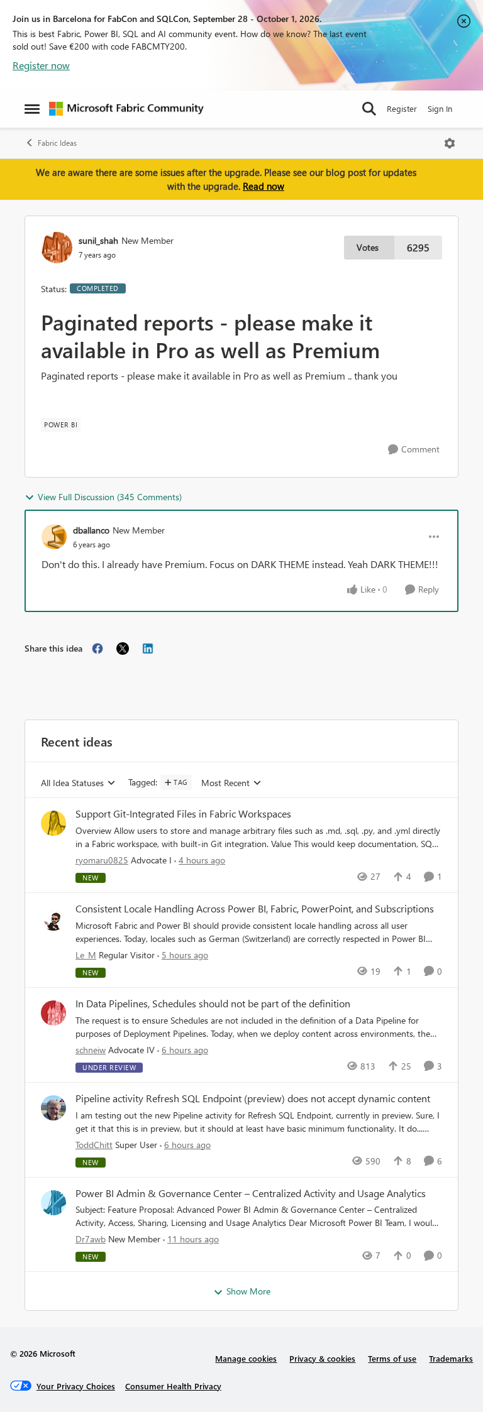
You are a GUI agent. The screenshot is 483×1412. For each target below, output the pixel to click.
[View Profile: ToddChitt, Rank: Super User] (53, 1107)
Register (402, 108)
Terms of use (392, 1358)
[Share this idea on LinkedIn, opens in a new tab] (148, 648)
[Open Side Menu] (32, 108)
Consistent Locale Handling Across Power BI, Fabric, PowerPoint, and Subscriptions (254, 908)
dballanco (91, 530)
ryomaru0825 (101, 860)
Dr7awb (90, 1239)
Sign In (440, 108)
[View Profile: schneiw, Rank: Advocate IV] (53, 1013)
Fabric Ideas (57, 143)
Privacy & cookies (322, 1358)
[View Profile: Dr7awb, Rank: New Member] (53, 1202)
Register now (41, 65)
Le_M (85, 955)
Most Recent (225, 783)
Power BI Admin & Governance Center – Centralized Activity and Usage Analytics (250, 1193)
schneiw (90, 1050)
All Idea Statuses (72, 783)
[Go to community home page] (126, 109)
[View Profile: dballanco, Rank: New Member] (54, 536)
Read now (263, 186)
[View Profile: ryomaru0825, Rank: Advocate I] (53, 823)
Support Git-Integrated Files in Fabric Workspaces (183, 813)
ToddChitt (94, 1145)
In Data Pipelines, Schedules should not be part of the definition (212, 1003)
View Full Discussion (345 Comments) (110, 497)
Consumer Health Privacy (173, 1386)
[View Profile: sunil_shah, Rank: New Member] (56, 247)
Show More (248, 1291)
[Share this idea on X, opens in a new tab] (123, 648)
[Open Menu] (449, 143)
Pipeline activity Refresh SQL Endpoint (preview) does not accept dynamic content (252, 1098)
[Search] (369, 108)
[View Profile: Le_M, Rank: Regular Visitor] (53, 918)
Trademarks (451, 1358)
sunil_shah (98, 240)
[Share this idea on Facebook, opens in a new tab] (97, 648)
